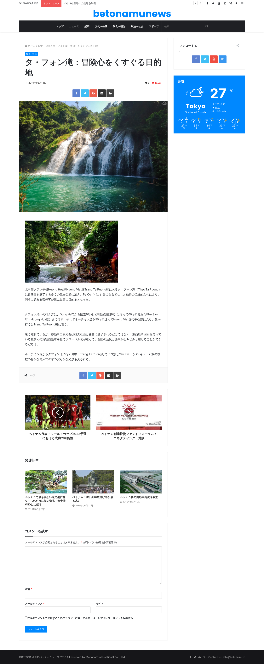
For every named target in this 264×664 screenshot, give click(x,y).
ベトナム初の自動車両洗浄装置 (139, 497)
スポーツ (154, 26)
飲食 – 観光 (119, 26)
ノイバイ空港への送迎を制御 (79, 3)
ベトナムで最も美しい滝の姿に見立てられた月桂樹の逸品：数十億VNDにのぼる (45, 500)
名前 (28, 589)
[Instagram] (225, 3)
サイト (100, 603)
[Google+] (93, 93)
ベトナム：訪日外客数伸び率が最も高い (92, 499)
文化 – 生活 (101, 26)
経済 (86, 26)
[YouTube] (219, 3)
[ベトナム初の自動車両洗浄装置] (141, 481)
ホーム (31, 45)
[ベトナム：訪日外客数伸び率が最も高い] (93, 481)
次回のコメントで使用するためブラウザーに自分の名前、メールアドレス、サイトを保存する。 (81, 618)
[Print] (110, 93)
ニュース (74, 26)
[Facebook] (207, 3)
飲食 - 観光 (44, 45)
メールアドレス (34, 603)
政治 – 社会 (137, 26)
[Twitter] (213, 3)
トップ (60, 26)
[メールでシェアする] (102, 93)
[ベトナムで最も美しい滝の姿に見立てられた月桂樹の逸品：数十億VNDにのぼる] (46, 481)
